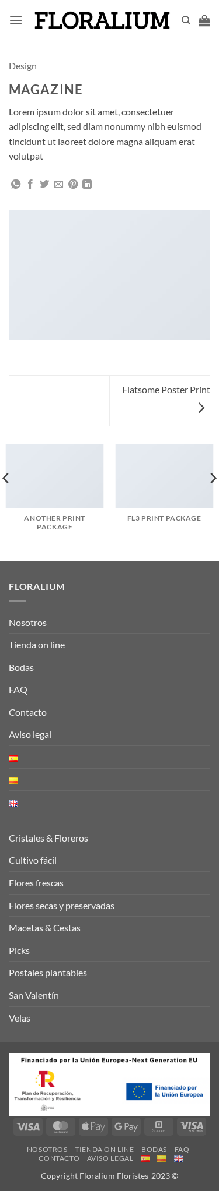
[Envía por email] (58, 184)
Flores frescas (36, 882)
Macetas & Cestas (45, 927)
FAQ (18, 689)
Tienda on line (37, 644)
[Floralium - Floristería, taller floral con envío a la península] (102, 20)
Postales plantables (48, 972)
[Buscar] (186, 20)
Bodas (21, 667)
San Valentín (34, 995)
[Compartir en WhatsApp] (15, 184)
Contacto (28, 712)
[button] (16, 20)
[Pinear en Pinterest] (73, 184)
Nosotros (28, 622)
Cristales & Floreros (48, 837)
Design (23, 65)
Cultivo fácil (33, 859)
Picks (19, 950)
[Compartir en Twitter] (44, 184)
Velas (19, 1017)
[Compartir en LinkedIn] (87, 184)
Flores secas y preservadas (61, 905)
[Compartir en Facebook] (30, 184)
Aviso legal (30, 734)
